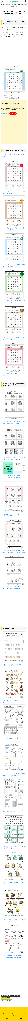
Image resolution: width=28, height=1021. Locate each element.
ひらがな (9, 1000)
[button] (25, 479)
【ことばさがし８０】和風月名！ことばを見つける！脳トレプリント (14, 192)
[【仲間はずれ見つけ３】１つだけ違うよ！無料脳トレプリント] (14, 647)
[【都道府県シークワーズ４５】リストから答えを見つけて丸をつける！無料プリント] (14, 570)
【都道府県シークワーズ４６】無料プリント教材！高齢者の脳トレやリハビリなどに (14, 551)
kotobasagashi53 (5, 113)
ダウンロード (13, 113)
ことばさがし (4, 154)
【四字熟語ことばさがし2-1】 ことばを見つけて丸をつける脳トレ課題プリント (14, 458)
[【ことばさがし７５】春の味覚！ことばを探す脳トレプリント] (14, 357)
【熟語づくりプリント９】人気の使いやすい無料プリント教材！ (14, 847)
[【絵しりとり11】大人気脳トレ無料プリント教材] (14, 684)
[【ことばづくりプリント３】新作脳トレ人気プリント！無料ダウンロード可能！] (14, 939)
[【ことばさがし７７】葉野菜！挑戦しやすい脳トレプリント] (14, 284)
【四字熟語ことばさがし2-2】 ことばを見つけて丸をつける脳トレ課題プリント (14, 422)
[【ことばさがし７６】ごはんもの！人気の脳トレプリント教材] (14, 321)
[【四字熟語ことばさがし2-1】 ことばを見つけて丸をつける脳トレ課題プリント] (14, 441)
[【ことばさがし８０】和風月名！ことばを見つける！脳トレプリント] (14, 175)
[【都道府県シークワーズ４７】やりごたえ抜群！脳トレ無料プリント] (14, 497)
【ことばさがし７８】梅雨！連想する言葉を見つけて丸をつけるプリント (14, 265)
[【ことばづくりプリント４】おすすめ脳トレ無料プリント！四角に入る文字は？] (14, 757)
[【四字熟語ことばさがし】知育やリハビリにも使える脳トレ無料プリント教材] (14, 468)
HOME (7, 1011)
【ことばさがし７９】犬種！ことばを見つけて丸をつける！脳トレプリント (14, 228)
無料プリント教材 (6, 997)
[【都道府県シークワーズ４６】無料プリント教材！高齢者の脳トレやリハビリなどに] (14, 534)
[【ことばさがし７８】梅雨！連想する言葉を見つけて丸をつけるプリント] (14, 248)
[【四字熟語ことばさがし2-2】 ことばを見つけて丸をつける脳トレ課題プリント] (14, 405)
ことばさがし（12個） (15, 154)
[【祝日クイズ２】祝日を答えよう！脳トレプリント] (14, 866)
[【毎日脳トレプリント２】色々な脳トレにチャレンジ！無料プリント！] (14, 720)
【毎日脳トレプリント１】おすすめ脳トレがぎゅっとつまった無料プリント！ (14, 810)
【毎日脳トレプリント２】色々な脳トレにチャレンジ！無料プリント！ (14, 737)
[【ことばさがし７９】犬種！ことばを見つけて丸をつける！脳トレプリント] (14, 211)
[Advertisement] (14, 50)
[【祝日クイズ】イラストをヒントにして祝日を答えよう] (14, 903)
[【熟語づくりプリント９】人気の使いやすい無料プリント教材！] (14, 830)
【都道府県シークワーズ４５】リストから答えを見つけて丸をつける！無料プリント (14, 587)
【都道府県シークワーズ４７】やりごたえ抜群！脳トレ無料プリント (14, 514)
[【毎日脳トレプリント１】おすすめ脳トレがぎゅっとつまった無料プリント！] (14, 793)
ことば (4, 1000)
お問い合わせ (20, 1011)
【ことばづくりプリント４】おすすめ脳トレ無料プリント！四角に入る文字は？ (14, 774)
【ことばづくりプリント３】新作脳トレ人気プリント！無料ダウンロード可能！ (14, 956)
